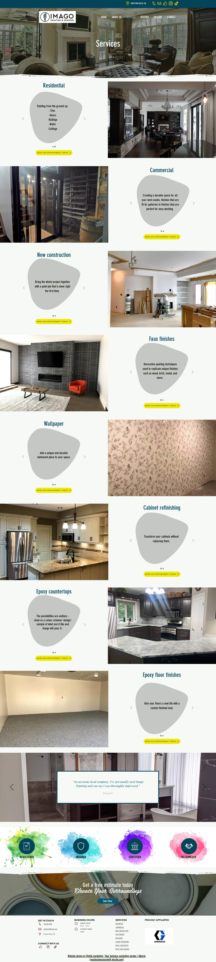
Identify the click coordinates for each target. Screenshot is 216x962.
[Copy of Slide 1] (55, 146)
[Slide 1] (53, 146)
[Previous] (23, 119)
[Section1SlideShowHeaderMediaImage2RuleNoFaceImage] (109, 814)
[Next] (85, 119)
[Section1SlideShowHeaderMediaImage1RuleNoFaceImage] (106, 814)
